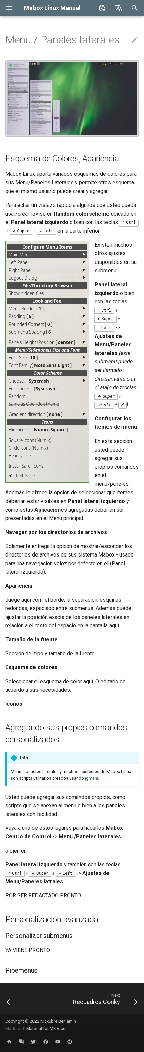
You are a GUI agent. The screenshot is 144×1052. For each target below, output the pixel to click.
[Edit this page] (135, 40)
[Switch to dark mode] (102, 8)
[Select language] (118, 8)
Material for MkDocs (45, 1028)
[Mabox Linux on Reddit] (69, 1041)
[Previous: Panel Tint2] (9, 999)
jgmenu (92, 778)
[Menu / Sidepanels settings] (72, 135)
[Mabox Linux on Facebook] (45, 1041)
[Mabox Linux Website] (9, 1041)
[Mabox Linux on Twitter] (33, 1041)
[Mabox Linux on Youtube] (57, 1041)
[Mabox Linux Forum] (21, 1041)
